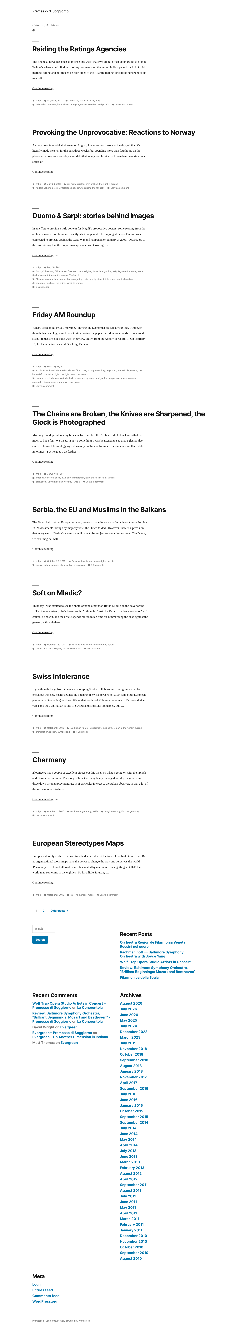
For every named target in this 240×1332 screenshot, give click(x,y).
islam (62, 565)
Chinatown (47, 271)
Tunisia (76, 481)
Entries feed (42, 1290)
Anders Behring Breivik (47, 188)
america (40, 477)
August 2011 (130, 1190)
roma (140, 271)
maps (90, 895)
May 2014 (128, 1139)
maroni (132, 271)
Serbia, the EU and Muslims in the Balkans (99, 509)
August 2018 (131, 1066)
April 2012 (129, 1179)
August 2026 (131, 1003)
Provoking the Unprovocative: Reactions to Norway (113, 132)
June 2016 (129, 1100)
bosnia (84, 561)
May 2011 (128, 1207)
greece (90, 378)
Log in (37, 1284)
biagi (107, 811)
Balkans (44, 370)
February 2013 (132, 1168)
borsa (72, 100)
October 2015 (131, 1111)
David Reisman (55, 481)
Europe (54, 565)
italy (98, 100)
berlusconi (41, 481)
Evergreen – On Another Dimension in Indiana (70, 1037)
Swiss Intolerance (61, 676)
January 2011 (131, 1230)
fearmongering (74, 279)
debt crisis (41, 104)
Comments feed (46, 1296)
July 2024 (128, 1026)
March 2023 (130, 1037)
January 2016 (131, 1105)
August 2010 (131, 1258)
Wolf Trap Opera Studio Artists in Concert (155, 962)
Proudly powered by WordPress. (73, 1320)
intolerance (66, 188)
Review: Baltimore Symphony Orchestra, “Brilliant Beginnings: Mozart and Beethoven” (157, 970)
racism (76, 188)
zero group (74, 382)
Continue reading (45, 88)
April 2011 (128, 1213)
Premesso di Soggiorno (50, 11)
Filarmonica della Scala (139, 977)
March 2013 (130, 1162)
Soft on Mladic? (57, 593)
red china (60, 283)
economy (115, 811)
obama (133, 370)
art (37, 370)
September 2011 (134, 1185)
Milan (65, 104)
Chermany (49, 760)
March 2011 (129, 1219)
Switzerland (64, 732)
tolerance (78, 283)
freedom (72, 271)
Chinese (59, 271)
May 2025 (128, 1020)
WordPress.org (44, 1301)
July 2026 (128, 1009)
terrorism (86, 188)
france (77, 811)
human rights (77, 184)
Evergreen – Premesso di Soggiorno (62, 1033)
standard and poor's (98, 104)
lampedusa (114, 378)
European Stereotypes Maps (78, 843)
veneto (84, 374)
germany (86, 811)
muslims (50, 283)
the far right (98, 188)
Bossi (38, 271)
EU (45, 648)
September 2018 (134, 1060)
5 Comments (93, 648)
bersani (39, 378)
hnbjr (38, 100)
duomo (62, 279)
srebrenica (79, 565)
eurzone (52, 104)
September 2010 (134, 1253)
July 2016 (128, 1094)
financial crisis (87, 100)
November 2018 (133, 1049)
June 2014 (129, 1134)
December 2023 (134, 1032)
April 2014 (129, 1145)
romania (117, 728)
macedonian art (129, 378)
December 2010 (133, 1236)
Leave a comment (124, 104)
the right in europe (108, 184)
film (78, 370)
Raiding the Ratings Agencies (79, 49)
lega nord (123, 271)
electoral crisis (63, 370)
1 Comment (82, 732)
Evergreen (69, 1027)
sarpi (69, 283)
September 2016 (134, 1088)
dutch (47, 565)
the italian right (40, 275)
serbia (111, 561)
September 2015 (134, 1117)
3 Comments (97, 565)
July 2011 (128, 1196)
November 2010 (133, 1241)
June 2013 (129, 1156)
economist (80, 378)
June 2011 (128, 1202)
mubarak (37, 382)
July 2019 (128, 1043)
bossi (47, 378)
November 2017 (133, 1077)
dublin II (69, 378)
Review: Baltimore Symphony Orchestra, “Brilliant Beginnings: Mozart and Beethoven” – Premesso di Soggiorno (71, 1017)
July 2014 (128, 1128)
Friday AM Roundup (63, 315)
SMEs (95, 811)
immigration (92, 184)
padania (63, 382)
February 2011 (132, 1224)
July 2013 (128, 1151)
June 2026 (129, 1015)
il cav (95, 271)
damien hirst (57, 378)
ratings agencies (78, 104)
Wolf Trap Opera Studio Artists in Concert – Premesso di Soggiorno (69, 1005)
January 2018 (131, 1071)
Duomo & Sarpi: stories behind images (93, 216)
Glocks (67, 481)
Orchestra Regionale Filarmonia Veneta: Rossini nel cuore (153, 944)
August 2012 (131, 1173)
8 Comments (42, 287)
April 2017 (128, 1083)
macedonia (123, 370)
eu (77, 100)
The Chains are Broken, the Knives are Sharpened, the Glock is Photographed (118, 418)
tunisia (111, 477)
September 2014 (134, 1122)
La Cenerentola (90, 1007)
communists (51, 279)
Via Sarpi (74, 275)
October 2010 (131, 1247)
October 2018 (131, 1054)
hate (86, 279)
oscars (54, 382)
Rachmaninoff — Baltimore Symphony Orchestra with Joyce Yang (152, 954)
